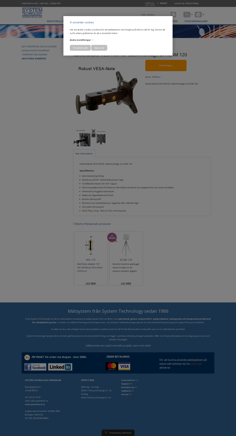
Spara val (99, 48)
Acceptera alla (80, 48)
